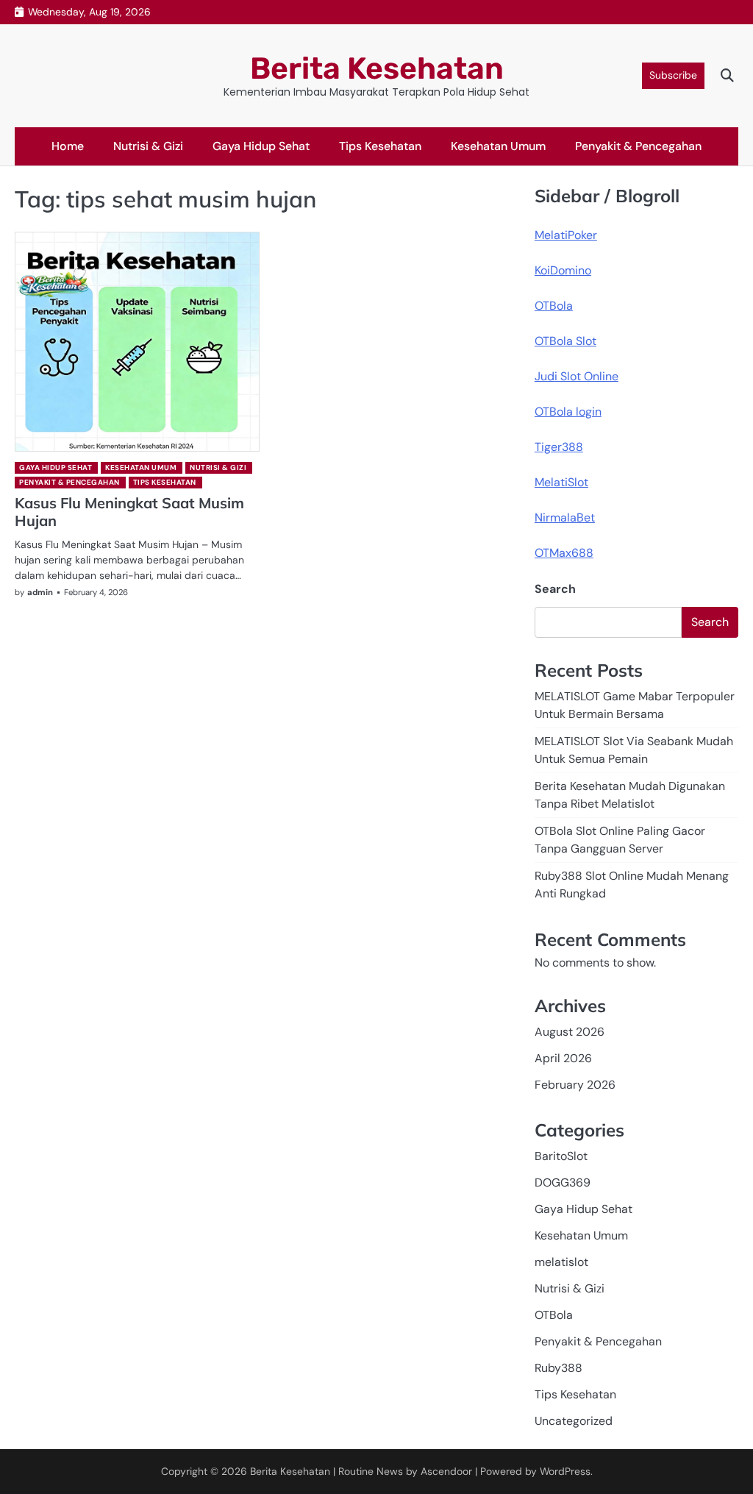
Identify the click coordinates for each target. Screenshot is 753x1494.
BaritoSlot (561, 1156)
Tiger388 (559, 447)
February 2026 (575, 1084)
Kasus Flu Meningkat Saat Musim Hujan (129, 512)
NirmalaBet (565, 517)
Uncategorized (574, 1421)
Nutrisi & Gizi (148, 146)
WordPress (565, 1471)
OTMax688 (564, 553)
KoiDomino (563, 270)
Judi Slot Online (576, 376)
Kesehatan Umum (498, 146)
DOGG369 (562, 1182)
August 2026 (569, 1031)
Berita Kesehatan (377, 68)
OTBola (554, 305)
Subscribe (673, 75)
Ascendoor (446, 1471)
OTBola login (568, 411)
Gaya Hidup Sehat (261, 146)
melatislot (561, 1262)
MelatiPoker (566, 235)
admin (40, 592)
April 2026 (563, 1058)
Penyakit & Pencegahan (638, 146)
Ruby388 (558, 1368)
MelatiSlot (561, 482)
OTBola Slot (565, 341)
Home (67, 146)
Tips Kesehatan (380, 146)
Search (555, 589)
